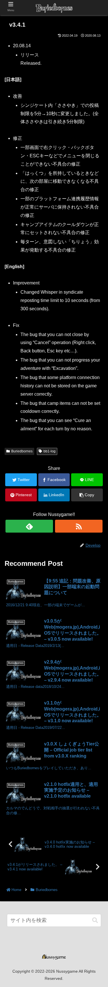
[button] (95, 920)
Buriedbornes (22, 451)
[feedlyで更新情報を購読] (29, 526)
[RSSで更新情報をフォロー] (79, 526)
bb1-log (49, 451)
